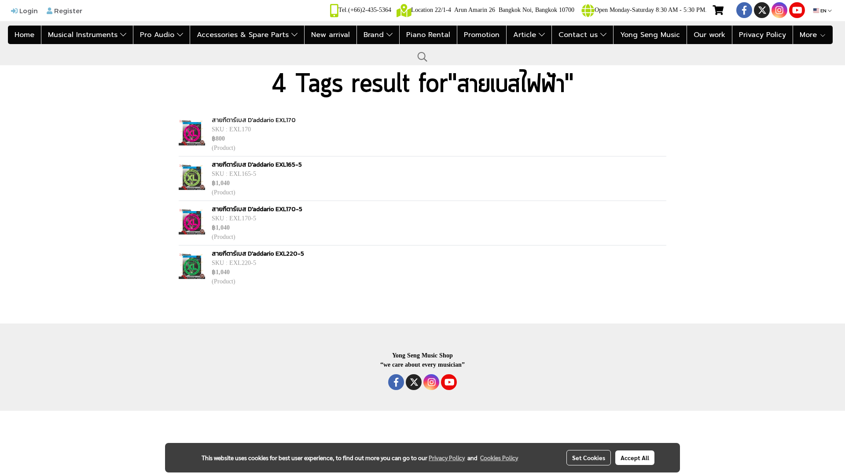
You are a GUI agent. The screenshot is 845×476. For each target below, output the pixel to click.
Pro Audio (158, 35)
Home (24, 35)
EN (823, 10)
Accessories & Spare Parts (244, 35)
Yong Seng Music (650, 35)
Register (67, 11)
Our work (709, 35)
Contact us (579, 35)
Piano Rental (428, 35)
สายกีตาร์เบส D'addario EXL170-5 (257, 209)
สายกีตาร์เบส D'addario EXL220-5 (258, 253)
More (809, 35)
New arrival (330, 35)
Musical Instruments (84, 35)
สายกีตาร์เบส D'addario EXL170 (254, 120)
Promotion (482, 35)
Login (28, 11)
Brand (375, 35)
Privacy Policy (762, 35)
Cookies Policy (499, 457)
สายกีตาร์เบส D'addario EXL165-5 (257, 164)
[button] (422, 56)
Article (526, 35)
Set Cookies (588, 457)
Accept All (635, 457)
